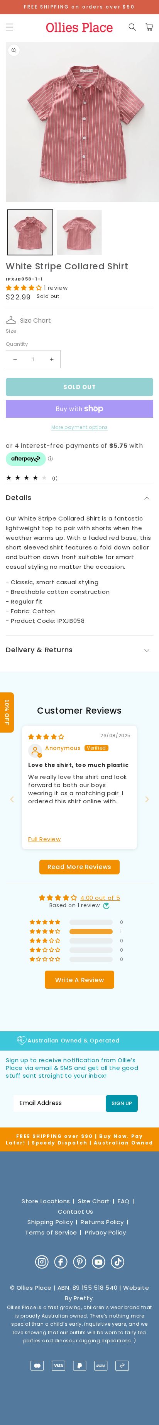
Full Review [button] (44, 839)
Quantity (17, 344)
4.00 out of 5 (100, 898)
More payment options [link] (79, 427)
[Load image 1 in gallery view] (30, 232)
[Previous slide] (12, 799)
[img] (46, 737)
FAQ (124, 1201)
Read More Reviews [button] (79, 866)
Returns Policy (102, 1222)
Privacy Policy (105, 1232)
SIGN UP (122, 1103)
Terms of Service (51, 1232)
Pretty (83, 1298)
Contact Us (75, 1211)
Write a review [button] (79, 980)
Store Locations (46, 1201)
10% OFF (7, 712)
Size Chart (35, 320)
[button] (9, 27)
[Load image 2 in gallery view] (79, 232)
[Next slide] (147, 799)
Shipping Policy (50, 1222)
